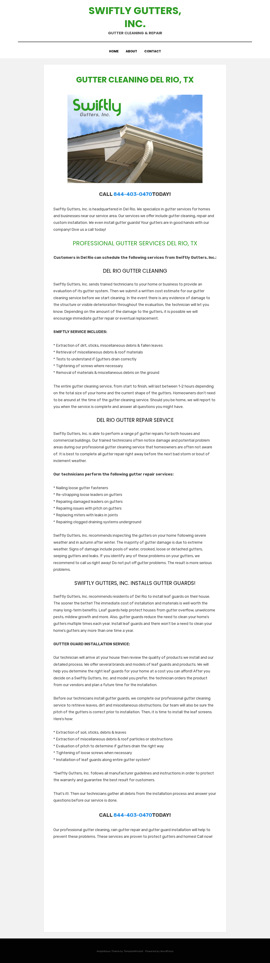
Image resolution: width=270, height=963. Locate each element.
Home (114, 51)
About (131, 51)
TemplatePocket (133, 951)
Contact (152, 51)
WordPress (167, 951)
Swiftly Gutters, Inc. (135, 17)
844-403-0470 (132, 194)
